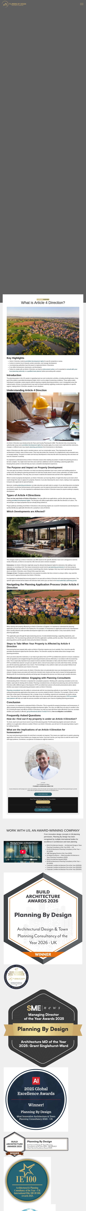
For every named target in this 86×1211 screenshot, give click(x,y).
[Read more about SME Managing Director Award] (43, 1028)
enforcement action (48, 369)
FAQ (48, 299)
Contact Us (45, 711)
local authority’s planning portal (66, 580)
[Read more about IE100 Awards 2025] (27, 1180)
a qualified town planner (33, 371)
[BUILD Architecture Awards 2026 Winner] (43, 918)
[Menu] (82, 4)
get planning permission (56, 567)
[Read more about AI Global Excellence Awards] (36, 1099)
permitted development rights (34, 361)
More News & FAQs (43, 794)
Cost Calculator (43, 809)
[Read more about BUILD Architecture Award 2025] (36, 1144)
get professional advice (34, 711)
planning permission (36, 447)
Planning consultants (14, 690)
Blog (45, 299)
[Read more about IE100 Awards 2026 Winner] (16, 976)
